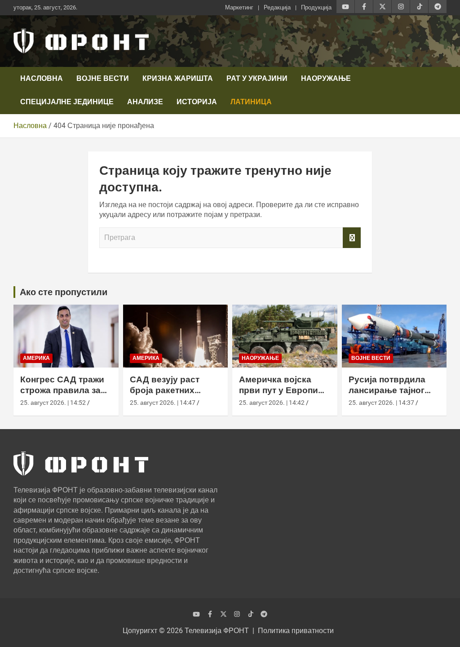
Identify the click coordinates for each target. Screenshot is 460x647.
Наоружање (326, 78)
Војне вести (102, 78)
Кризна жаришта (177, 78)
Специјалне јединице (67, 101)
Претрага (352, 237)
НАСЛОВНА (41, 78)
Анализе (145, 101)
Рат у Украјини (257, 78)
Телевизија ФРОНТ (217, 630)
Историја (197, 101)
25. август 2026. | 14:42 (272, 402)
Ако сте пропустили (63, 292)
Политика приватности (296, 630)
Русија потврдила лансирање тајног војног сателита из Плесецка (388, 396)
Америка (36, 358)
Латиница (251, 101)
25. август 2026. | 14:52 (53, 402)
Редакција (277, 7)
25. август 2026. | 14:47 (162, 402)
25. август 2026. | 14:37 (381, 402)
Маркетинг (239, 7)
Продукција (316, 7)
